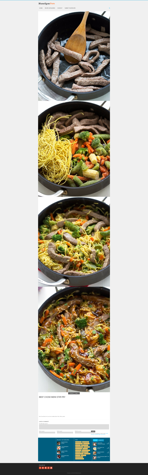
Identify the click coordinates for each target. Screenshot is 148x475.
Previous (71, 393)
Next (77, 393)
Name (41, 431)
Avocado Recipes (78, 450)
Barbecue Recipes (87, 453)
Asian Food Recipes (78, 448)
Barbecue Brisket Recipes (79, 453)
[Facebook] (40, 468)
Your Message (43, 423)
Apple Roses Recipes (85, 445)
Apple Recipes (78, 445)
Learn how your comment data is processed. (99, 434)
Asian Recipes (85, 448)
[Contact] (51, 468)
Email (59, 431)
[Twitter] (43, 468)
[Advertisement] (74, 407)
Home (41, 8)
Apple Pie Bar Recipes (79, 443)
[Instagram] (48, 468)
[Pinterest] (46, 468)
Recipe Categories (50, 8)
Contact (59, 8)
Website (78, 431)
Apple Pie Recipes (86, 443)
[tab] (95, 440)
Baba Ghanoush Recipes (86, 450)
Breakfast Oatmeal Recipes (79, 458)
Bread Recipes (83, 455)
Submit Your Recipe (70, 8)
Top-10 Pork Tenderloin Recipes (101, 443)
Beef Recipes (78, 455)
